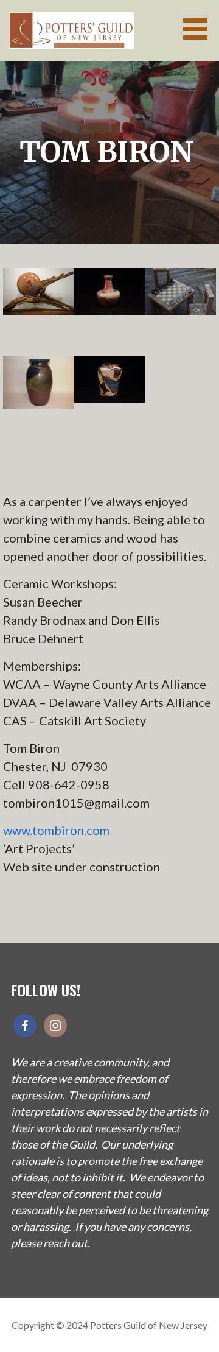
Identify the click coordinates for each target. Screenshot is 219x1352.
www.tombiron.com (56, 830)
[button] (199, 29)
